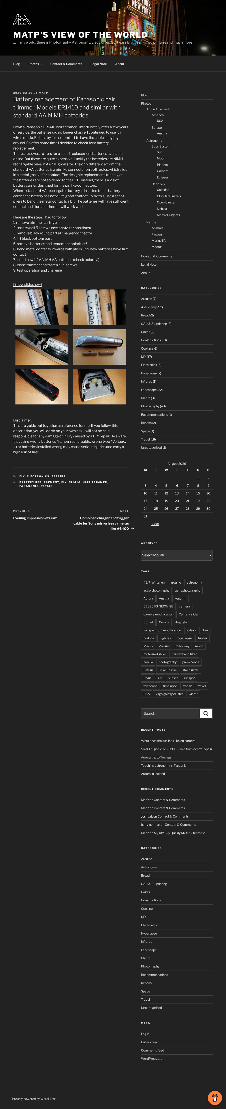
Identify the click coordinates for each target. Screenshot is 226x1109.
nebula (148, 662)
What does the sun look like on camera (168, 741)
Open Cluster (166, 202)
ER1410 (75, 482)
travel (202, 686)
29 (198, 508)
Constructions (151, 340)
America (158, 115)
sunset (173, 678)
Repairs (59, 476)
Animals (157, 228)
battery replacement (39, 482)
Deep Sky (158, 184)
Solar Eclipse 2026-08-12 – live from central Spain (176, 749)
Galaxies (163, 190)
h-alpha (148, 638)
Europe (157, 127)
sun (159, 678)
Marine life (159, 240)
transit (187, 686)
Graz (205, 630)
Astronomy (154, 140)
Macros (157, 247)
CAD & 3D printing (154, 324)
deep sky (181, 622)
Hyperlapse (149, 373)
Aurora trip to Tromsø (156, 757)
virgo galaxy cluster (169, 694)
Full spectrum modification (162, 630)
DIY (22, 476)
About (119, 64)
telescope (150, 686)
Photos (33, 64)
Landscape (149, 390)
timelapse (170, 686)
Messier (164, 646)
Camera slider (188, 614)
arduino (175, 582)
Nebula (162, 209)
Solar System (161, 146)
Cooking (147, 348)
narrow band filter (184, 654)
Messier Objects (168, 215)
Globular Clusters (169, 196)
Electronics (38, 476)
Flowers (157, 234)
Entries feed (149, 1042)
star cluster (190, 670)
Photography (150, 406)
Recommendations (154, 414)
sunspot (189, 678)
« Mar (155, 524)
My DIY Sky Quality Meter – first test (179, 833)
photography (168, 662)
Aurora (148, 598)
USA (160, 121)
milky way (182, 646)
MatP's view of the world (80, 35)
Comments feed (152, 1050)
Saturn (148, 670)
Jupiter (202, 638)
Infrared (146, 381)
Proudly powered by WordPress (34, 1099)
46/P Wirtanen (154, 582)
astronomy (194, 582)
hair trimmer (95, 482)
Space (145, 431)
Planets (162, 165)
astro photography (156, 590)
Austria (162, 133)
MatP (43, 92)
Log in (145, 1034)
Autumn (180, 598)
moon (199, 646)
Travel (145, 439)
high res (165, 638)
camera (184, 606)
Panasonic (29, 486)
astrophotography (187, 590)
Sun (159, 152)
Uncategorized (151, 447)
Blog (16, 64)
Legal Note (98, 64)
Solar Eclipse (168, 670)
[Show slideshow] (27, 284)
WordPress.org (151, 1058)
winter (193, 694)
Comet (148, 622)
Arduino (146, 299)
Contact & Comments (66, 64)
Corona (164, 622)
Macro (145, 398)
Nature (151, 222)
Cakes (145, 332)
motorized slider (154, 654)
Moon (161, 158)
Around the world (158, 109)
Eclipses (163, 177)
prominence (190, 662)
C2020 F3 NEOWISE (158, 606)
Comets (162, 171)
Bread (145, 315)
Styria (147, 678)
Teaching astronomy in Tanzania (163, 765)
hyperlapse (184, 638)
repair (47, 486)
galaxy (191, 630)
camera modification (158, 614)
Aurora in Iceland (153, 774)
